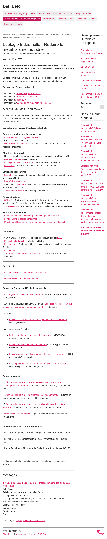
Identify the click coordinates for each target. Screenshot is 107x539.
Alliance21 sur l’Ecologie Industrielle (21, 253)
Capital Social (87, 67)
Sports (93, 19)
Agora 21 (19, 100)
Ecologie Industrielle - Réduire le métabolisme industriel (92, 230)
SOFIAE (8, 200)
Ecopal (7, 175)
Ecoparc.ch (9, 244)
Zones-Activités (11, 206)
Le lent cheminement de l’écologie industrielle (30, 335)
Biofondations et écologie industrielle (21, 219)
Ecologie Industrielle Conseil (17, 162)
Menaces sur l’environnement (18, 414)
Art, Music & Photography (15, 13)
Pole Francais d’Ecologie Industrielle (21, 137)
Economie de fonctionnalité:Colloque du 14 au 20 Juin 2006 (91, 128)
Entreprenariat (49, 19)
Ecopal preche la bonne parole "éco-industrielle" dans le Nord (37, 363)
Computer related (83, 13)
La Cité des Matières (13, 181)
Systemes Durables (12, 159)
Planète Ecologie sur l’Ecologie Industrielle (24, 272)
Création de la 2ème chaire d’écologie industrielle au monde (37, 319)
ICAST (60, 238)
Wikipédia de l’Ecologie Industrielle (33, 103)
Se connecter (21, 534)
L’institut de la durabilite (15, 241)
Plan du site (8, 534)
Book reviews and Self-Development (55, 13)
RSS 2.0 (42, 534)
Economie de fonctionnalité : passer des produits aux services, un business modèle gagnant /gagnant (92, 216)
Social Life (81, 19)
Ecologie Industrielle (53, 35)
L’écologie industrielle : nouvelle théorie (22, 294)
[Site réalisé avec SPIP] (100, 532)
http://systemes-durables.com (29, 520)
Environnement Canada (28, 97)
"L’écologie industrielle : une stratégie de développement (30, 395)
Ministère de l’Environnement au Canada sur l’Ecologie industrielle (35, 222)
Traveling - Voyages (13, 24)
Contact (32, 534)
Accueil (6, 35)
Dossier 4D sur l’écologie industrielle (21, 279)
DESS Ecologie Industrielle (17, 144)
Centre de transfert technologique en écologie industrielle (30, 216)
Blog (32, 13)
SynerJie (20, 184)
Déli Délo (12, 6)
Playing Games (66, 19)
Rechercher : (87, 103)
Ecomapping (10, 250)
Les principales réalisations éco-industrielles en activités (35, 354)
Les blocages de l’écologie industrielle (27, 345)
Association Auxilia (13, 191)
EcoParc (8, 166)
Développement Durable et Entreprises (22, 19)
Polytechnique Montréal (27, 93)
